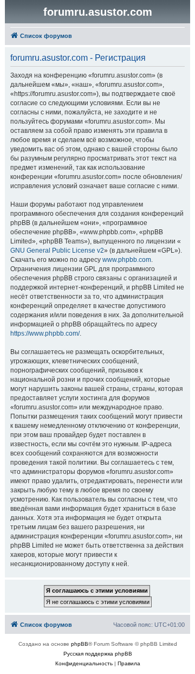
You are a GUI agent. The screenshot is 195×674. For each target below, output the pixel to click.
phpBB (79, 644)
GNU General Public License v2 (57, 250)
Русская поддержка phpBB (97, 654)
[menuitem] (84, 664)
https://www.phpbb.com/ (45, 333)
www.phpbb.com (126, 260)
